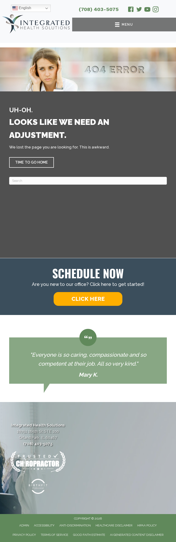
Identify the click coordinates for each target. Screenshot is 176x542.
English (24, 8)
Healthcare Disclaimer (114, 525)
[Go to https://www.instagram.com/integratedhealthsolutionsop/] (156, 10)
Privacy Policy (24, 535)
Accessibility (44, 525)
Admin (24, 525)
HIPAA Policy (147, 525)
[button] (31, 162)
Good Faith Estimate (89, 535)
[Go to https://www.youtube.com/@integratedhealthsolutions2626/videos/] (147, 10)
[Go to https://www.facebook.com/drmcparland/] (131, 10)
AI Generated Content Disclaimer (137, 535)
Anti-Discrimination (75, 525)
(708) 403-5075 (99, 9)
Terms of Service (54, 535)
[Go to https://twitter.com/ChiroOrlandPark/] (139, 10)
